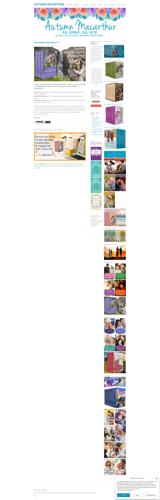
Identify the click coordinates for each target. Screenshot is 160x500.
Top (35, 495)
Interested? (93, 225)
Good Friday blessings (97, 129)
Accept (123, 495)
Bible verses (112, 5)
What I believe (121, 5)
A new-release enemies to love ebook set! (96, 118)
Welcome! (85, 5)
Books (99, 5)
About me (92, 5)
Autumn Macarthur (49, 4)
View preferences (151, 495)
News (105, 5)
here (134, 490)
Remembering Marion (97, 134)
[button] (157, 478)
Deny (137, 495)
